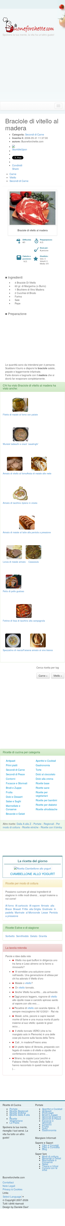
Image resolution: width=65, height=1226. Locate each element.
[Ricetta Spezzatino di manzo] (13, 640)
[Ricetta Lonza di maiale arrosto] (14, 551)
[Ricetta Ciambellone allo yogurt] (32, 868)
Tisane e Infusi (50, 1166)
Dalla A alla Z (24, 823)
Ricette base (42, 783)
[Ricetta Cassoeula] (33, 551)
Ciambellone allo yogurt (32, 873)
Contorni (10, 778)
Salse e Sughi (13, 801)
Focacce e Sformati (16, 783)
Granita (43, 936)
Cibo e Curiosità (51, 1147)
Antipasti (10, 760)
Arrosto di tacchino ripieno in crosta (20, 502)
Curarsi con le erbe (49, 1169)
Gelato (33, 936)
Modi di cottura (50, 1156)
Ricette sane (42, 787)
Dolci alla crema (44, 778)
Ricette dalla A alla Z (20, 1115)
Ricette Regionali (19, 1111)
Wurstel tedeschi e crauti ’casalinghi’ (20, 444)
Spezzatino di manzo (13, 650)
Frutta (9, 792)
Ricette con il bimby (51, 827)
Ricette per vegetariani (42, 793)
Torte (38, 769)
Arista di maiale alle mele (39, 473)
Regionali (49, 823)
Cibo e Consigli (50, 1145)
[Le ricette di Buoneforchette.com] (32, 13)
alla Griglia (35, 909)
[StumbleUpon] (13, 146)
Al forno (9, 905)
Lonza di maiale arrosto (14, 561)
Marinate (19, 912)
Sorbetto (10, 936)
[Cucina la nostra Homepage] (4, 106)
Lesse (44, 912)
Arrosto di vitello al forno (15, 473)
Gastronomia (43, 765)
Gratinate (47, 909)
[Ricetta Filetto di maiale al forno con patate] (20, 404)
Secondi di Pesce (15, 774)
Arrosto (45, 905)
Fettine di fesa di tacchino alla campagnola (24, 620)
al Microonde (33, 912)
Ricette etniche (30, 827)
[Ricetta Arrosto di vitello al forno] (15, 463)
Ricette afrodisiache (46, 809)
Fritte (25, 909)
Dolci (44, 1128)
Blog (44, 1149)
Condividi (17, 165)
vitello (28, 983)
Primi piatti (11, 765)
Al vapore (34, 905)
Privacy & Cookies (12, 1189)
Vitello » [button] (57, 675)
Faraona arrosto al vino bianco (38, 650)
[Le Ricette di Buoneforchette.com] (28, 25)
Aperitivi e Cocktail (46, 760)
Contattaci (8, 1182)
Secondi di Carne (15, 769)
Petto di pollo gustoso (13, 591)
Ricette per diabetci (46, 804)
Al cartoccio (21, 905)
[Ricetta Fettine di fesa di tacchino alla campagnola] (24, 610)
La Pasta (14, 1122)
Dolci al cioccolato (45, 774)
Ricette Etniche (18, 1113)
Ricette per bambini (46, 800)
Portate (37, 823)
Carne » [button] (43, 675)
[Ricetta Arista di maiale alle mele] (39, 463)
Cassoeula (33, 561)
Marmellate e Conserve (13, 807)
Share (15, 168)
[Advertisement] (32, 68)
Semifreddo (22, 936)
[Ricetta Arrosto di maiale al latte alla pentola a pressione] (27, 522)
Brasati (17, 909)
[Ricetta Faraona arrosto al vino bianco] (38, 640)
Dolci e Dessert (14, 796)
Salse (45, 1164)
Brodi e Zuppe (13, 787)
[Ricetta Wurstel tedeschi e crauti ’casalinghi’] (20, 434)
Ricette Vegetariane (16, 1119)
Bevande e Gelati (15, 813)
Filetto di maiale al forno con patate (20, 414)
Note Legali (9, 1186)
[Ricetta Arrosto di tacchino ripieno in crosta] (20, 493)
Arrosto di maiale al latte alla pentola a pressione (27, 532)
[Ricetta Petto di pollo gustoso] (13, 581)
